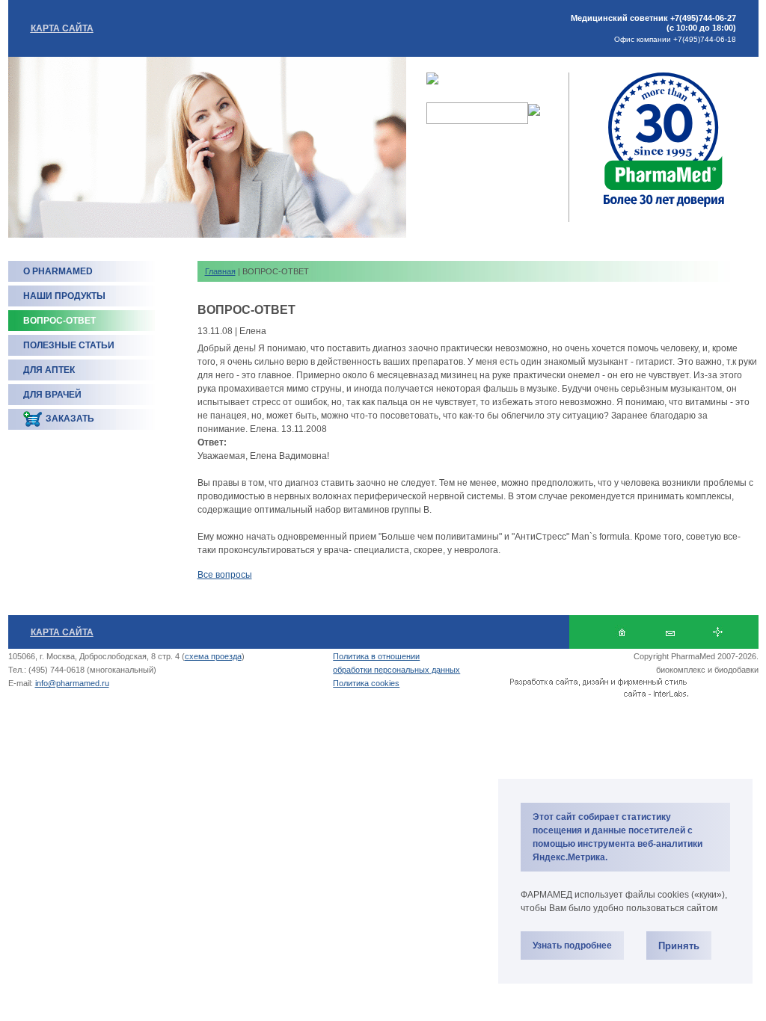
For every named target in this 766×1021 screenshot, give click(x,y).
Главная (220, 271)
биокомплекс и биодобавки (707, 669)
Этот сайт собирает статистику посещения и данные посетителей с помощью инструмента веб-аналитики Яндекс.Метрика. (617, 837)
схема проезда (213, 656)
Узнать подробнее (572, 945)
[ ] (670, 632)
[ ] (718, 632)
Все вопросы (224, 575)
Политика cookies (366, 683)
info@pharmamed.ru (72, 683)
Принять (678, 945)
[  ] (622, 632)
